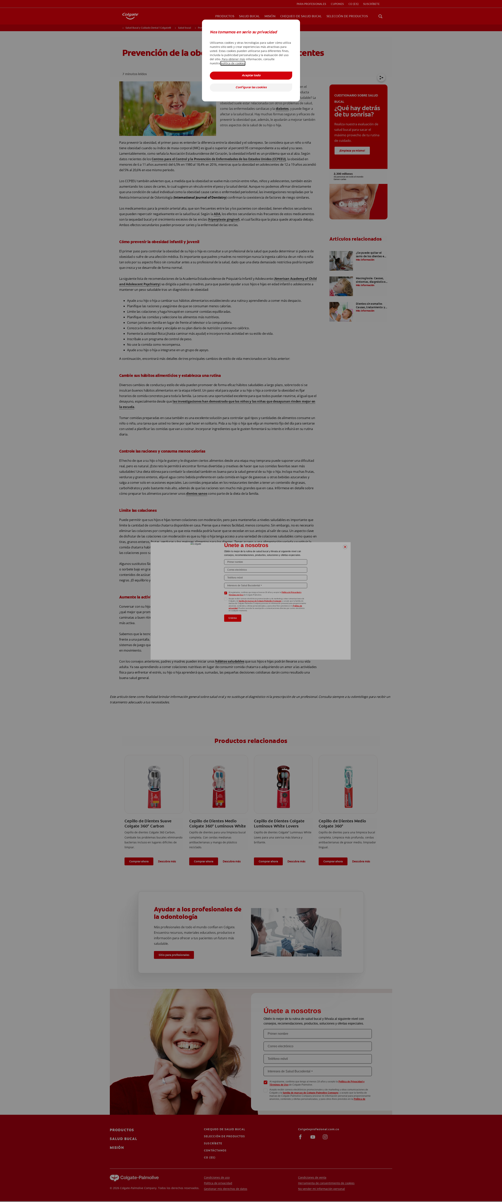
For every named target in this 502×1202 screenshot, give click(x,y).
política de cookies (233, 63)
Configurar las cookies (251, 87)
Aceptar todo (251, 75)
